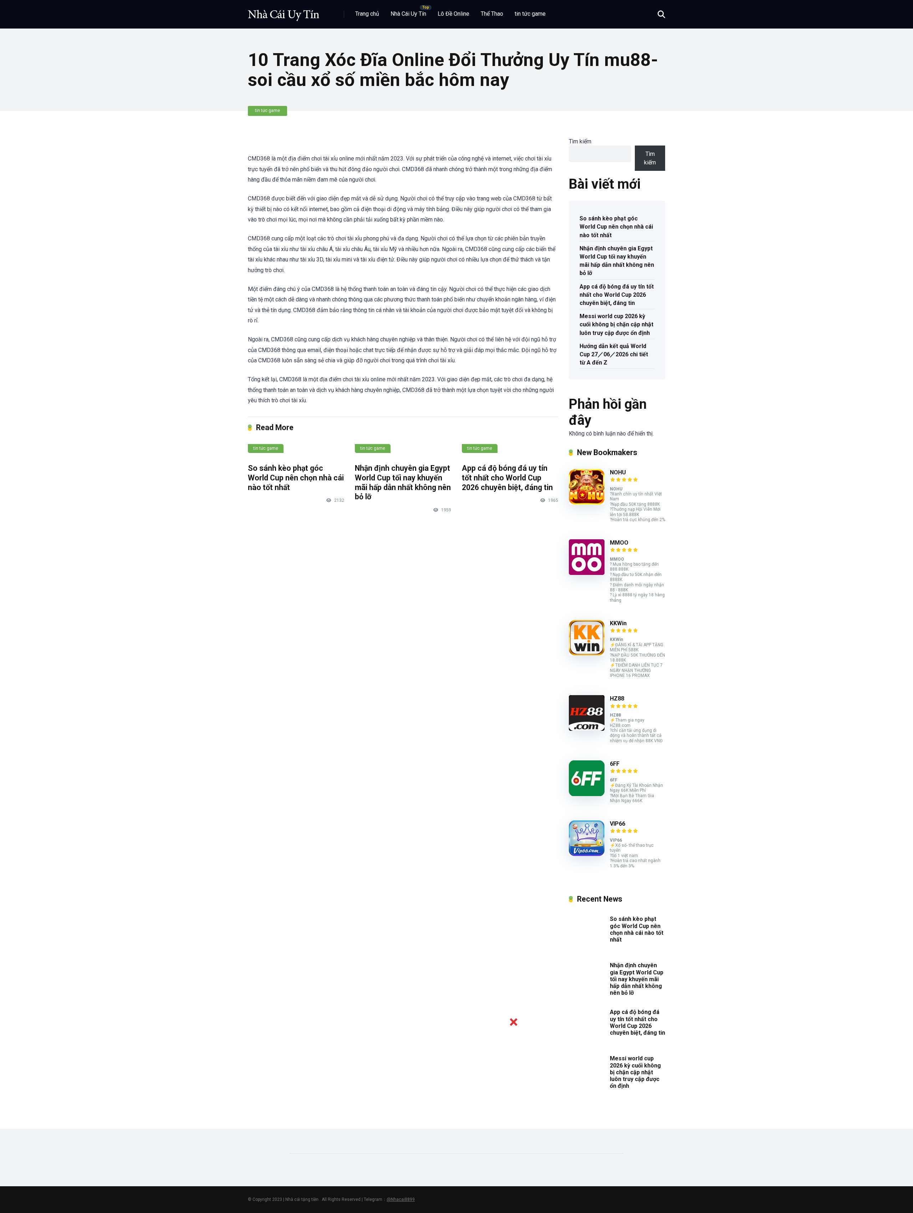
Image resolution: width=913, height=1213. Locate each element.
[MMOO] (587, 573)
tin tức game (530, 13)
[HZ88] (587, 728)
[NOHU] (587, 502)
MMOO (619, 542)
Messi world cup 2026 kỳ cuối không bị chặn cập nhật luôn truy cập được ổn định (616, 324)
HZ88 (617, 698)
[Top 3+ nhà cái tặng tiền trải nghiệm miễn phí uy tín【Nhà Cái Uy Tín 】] (283, 11)
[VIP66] (587, 854)
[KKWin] (587, 653)
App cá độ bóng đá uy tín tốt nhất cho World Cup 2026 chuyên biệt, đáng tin (507, 477)
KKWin (618, 623)
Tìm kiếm (580, 141)
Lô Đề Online (453, 13)
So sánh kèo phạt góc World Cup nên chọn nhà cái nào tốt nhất (296, 477)
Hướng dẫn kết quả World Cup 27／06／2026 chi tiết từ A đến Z (614, 354)
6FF (614, 763)
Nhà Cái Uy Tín (408, 13)
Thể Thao (492, 13)
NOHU (618, 472)
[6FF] (587, 794)
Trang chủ (367, 13)
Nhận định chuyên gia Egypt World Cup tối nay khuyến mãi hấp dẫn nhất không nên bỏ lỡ (403, 482)
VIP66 (617, 823)
